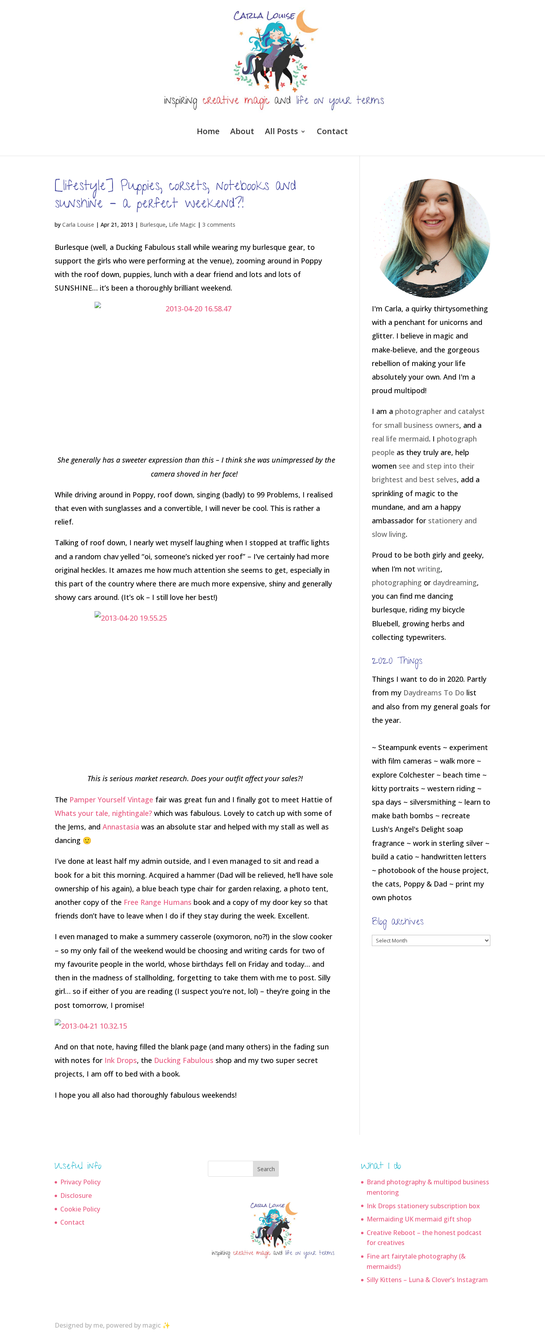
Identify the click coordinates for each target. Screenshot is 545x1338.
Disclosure (76, 1195)
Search (266, 1169)
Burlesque (153, 224)
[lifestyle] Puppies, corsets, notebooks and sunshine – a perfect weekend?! (175, 196)
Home (208, 133)
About (242, 133)
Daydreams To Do (433, 692)
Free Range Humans (158, 902)
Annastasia (121, 826)
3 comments (218, 224)
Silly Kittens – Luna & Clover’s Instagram (427, 1279)
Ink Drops (121, 1060)
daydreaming (455, 582)
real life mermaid (400, 438)
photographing (397, 582)
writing (428, 569)
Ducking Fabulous (183, 1060)
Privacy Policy (80, 1182)
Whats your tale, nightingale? (103, 813)
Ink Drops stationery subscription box (423, 1205)
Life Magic (182, 224)
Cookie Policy (80, 1209)
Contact (332, 133)
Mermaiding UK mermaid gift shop (419, 1219)
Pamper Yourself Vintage (111, 799)
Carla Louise (78, 224)
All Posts (281, 133)
